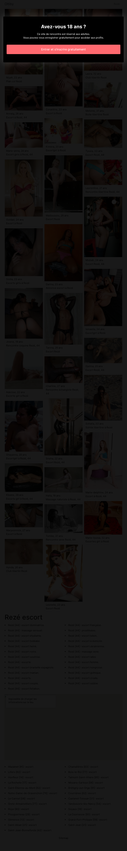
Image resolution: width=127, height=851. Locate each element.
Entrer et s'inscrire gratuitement (63, 49)
